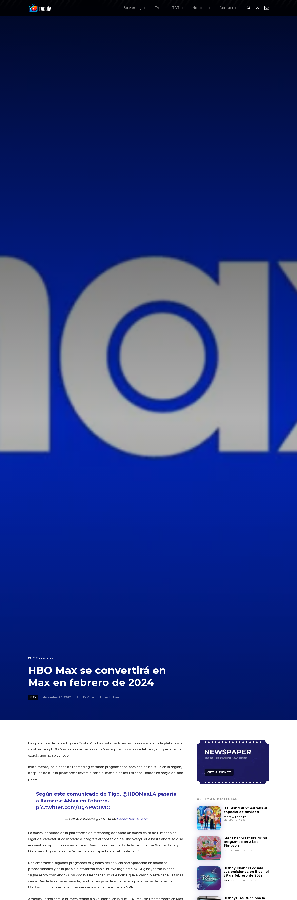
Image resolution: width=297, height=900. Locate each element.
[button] (248, 8)
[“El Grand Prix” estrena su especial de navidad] (209, 818)
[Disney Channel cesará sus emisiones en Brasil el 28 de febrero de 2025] (209, 878)
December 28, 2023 (132, 819)
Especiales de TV (235, 817)
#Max (71, 801)
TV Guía (88, 697)
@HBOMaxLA (139, 794)
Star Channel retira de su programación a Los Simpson (245, 842)
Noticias (229, 880)
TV (225, 850)
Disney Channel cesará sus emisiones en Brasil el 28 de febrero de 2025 (246, 872)
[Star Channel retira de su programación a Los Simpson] (209, 848)
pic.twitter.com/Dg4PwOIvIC (73, 807)
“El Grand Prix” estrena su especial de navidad (246, 810)
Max (33, 697)
